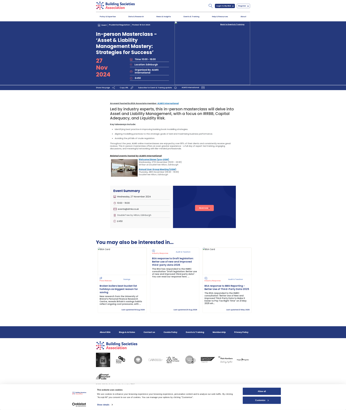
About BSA (105, 332)
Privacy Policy (241, 332)
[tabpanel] (120, 280)
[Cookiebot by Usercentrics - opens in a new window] (79, 405)
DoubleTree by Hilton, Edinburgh (134, 215)
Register (242, 6)
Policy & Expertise (108, 16)
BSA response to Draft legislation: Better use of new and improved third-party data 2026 (173, 262)
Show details (103, 405)
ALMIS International (190, 87)
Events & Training (191, 16)
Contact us (149, 332)
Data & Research (136, 16)
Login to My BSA (223, 6)
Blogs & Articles (127, 332)
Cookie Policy (170, 332)
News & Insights (163, 16)
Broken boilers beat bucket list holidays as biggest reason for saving (119, 289)
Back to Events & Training (232, 24)
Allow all (262, 391)
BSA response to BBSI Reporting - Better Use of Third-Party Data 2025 (226, 287)
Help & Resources (220, 16)
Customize (260, 400)
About (243, 16)
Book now (204, 208)
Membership (219, 332)
